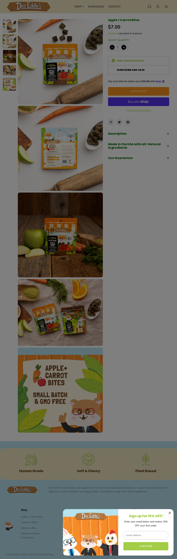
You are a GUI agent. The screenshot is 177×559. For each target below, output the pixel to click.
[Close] (170, 513)
